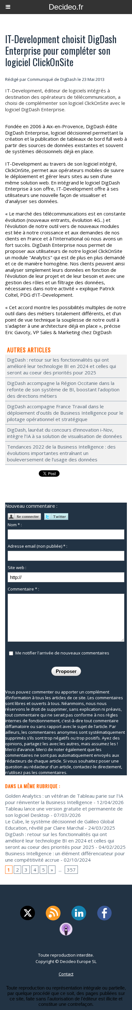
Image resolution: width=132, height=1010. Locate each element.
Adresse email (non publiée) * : (37, 546)
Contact (66, 974)
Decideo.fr (66, 7)
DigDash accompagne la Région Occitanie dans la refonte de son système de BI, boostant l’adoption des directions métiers (63, 389)
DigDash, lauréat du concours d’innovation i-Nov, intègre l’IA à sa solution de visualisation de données (64, 433)
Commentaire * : (23, 589)
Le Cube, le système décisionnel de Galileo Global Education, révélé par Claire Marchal (59, 824)
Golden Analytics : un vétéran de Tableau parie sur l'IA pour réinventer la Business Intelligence (64, 799)
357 (71, 869)
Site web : (17, 567)
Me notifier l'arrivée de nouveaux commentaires (62, 653)
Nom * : (15, 525)
